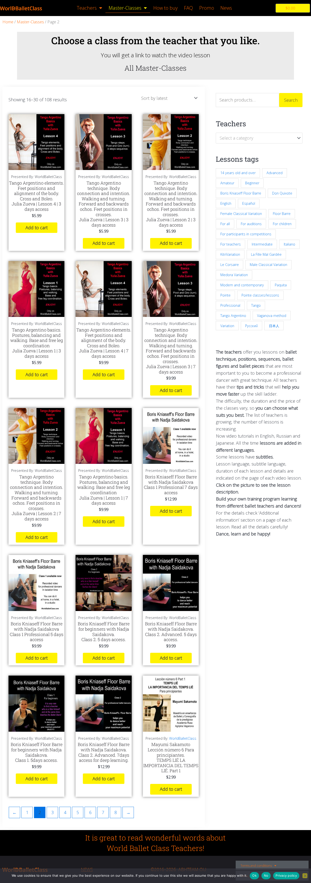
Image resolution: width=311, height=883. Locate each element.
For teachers (230, 244)
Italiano (289, 244)
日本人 (274, 325)
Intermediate (262, 244)
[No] (304, 875)
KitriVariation (230, 254)
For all (225, 223)
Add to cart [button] (37, 227)
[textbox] (257, 138)
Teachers (87, 8)
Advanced (275, 172)
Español (248, 203)
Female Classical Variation (241, 213)
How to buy (165, 8)
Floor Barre (282, 213)
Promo (206, 8)
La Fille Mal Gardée (266, 254)
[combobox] (259, 138)
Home (7, 22)
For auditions (251, 223)
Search (291, 100)
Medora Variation (234, 274)
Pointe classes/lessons (260, 295)
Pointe (225, 295)
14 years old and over (238, 172)
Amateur (227, 183)
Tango (256, 305)
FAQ (188, 8)
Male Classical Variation (268, 264)
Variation (227, 325)
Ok (254, 875)
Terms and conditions (256, 865)
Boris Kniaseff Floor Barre (240, 193)
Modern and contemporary (242, 285)
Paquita (281, 285)
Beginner (252, 183)
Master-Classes (125, 8)
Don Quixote (282, 193)
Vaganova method (271, 315)
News (226, 8)
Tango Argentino (233, 315)
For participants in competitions (245, 234)
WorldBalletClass (182, 738)
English (225, 203)
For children (282, 223)
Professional (230, 305)
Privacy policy (286, 875)
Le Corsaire (229, 264)
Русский (251, 325)
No (266, 875)
